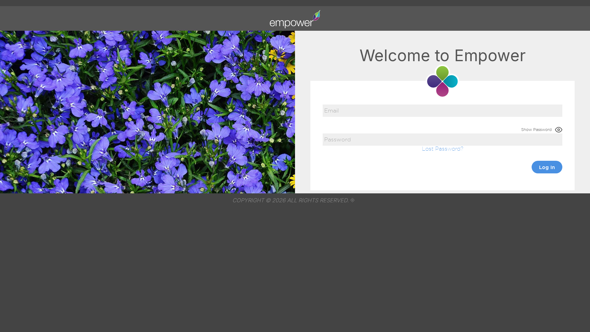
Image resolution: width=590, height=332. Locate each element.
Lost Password (441, 149)
